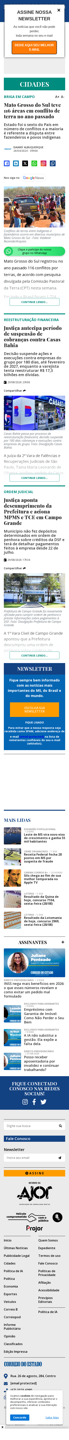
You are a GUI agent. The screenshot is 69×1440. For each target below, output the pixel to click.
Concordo (19, 1417)
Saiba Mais (52, 1417)
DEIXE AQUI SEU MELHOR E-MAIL (34, 47)
